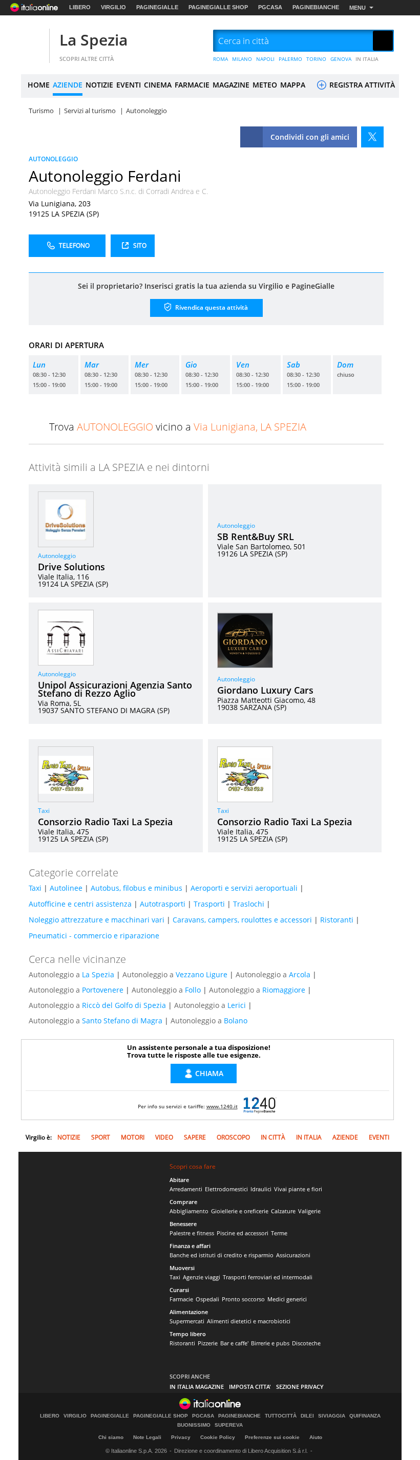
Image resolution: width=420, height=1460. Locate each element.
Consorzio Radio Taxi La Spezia (105, 821)
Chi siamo (110, 1437)
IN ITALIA (367, 58)
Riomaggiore (283, 990)
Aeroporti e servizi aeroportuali (244, 888)
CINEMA (158, 85)
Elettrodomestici (226, 1189)
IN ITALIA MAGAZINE (197, 1386)
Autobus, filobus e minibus (136, 888)
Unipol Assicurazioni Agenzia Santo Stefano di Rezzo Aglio (115, 689)
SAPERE (195, 1137)
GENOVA (340, 58)
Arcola (299, 974)
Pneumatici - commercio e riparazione (94, 935)
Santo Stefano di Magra (122, 1020)
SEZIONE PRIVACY (300, 1386)
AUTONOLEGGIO (53, 159)
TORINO (316, 58)
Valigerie (309, 1211)
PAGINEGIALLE (157, 7)
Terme (279, 1233)
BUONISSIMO (194, 1425)
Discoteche (306, 1343)
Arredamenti (186, 1189)
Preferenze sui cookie (272, 1437)
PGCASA (270, 7)
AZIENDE (67, 85)
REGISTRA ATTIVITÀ (361, 85)
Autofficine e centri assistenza (80, 904)
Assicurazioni (293, 1255)
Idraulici (260, 1189)
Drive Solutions (71, 567)
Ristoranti (336, 920)
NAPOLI (265, 58)
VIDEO (164, 1137)
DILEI (307, 1416)
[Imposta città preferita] (33, 41)
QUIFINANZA (365, 1416)
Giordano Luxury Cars (265, 690)
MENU (357, 8)
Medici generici (287, 1299)
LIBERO (80, 7)
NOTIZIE (99, 85)
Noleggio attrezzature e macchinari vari (96, 920)
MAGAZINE (231, 85)
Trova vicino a (177, 427)
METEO (265, 85)
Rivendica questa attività (211, 307)
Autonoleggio (57, 555)
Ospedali (207, 1299)
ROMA (220, 58)
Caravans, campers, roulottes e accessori (242, 920)
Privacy (181, 1437)
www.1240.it (222, 1106)
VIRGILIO (113, 7)
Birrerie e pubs (270, 1343)
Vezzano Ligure (201, 974)
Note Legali (147, 1437)
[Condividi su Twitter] (372, 136)
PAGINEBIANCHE (315, 7)
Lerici (236, 1005)
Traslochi (248, 904)
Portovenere (102, 990)
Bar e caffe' (234, 1343)
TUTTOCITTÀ (281, 1416)
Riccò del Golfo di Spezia (124, 1005)
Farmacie (181, 1299)
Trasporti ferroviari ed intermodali (267, 1277)
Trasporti (209, 904)
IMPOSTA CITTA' (250, 1386)
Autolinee (66, 888)
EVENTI (128, 85)
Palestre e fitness (192, 1233)
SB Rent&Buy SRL (255, 536)
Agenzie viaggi (201, 1277)
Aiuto (315, 1437)
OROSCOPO (233, 1137)
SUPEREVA (229, 1425)
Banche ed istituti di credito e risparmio (222, 1255)
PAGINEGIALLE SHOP (218, 7)
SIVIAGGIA (331, 1416)
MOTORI (132, 1137)
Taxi (44, 810)
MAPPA (292, 85)
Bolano (235, 1020)
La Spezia (93, 39)
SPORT (100, 1137)
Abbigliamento (189, 1211)
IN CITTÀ (273, 1137)
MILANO (242, 58)
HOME (39, 85)
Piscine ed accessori (242, 1233)
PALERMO (290, 58)
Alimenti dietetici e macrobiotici (248, 1321)
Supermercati (187, 1321)
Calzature (283, 1211)
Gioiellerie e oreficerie (239, 1211)
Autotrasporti (162, 904)
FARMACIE (192, 85)
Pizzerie (208, 1343)
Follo (193, 990)
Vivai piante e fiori (298, 1189)
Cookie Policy (217, 1437)
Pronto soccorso (243, 1299)
